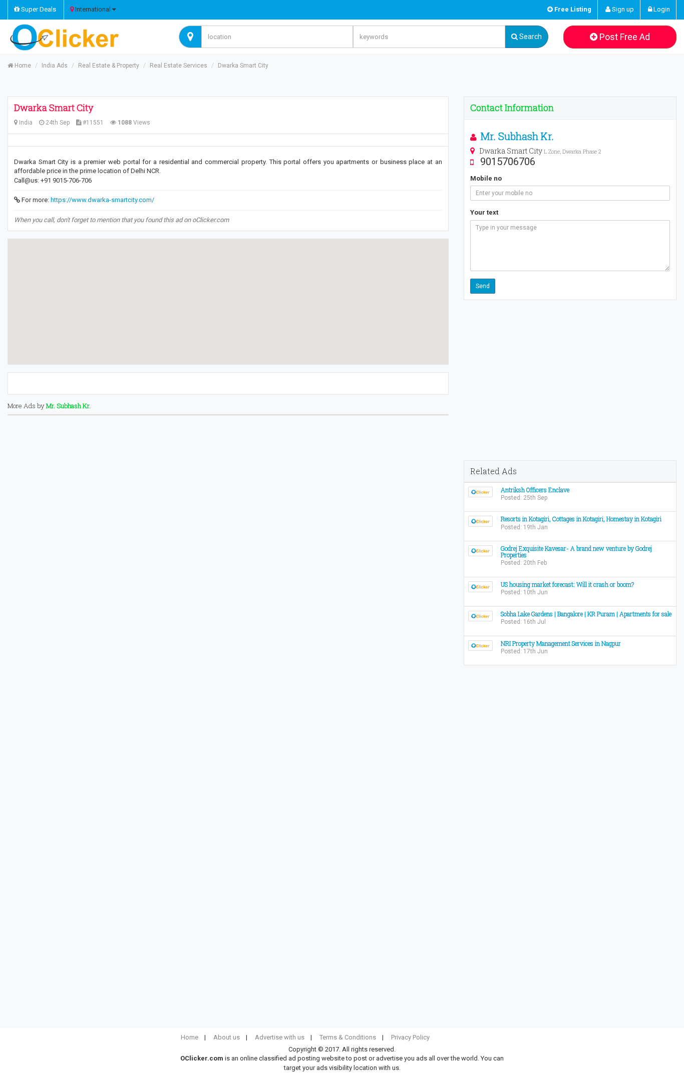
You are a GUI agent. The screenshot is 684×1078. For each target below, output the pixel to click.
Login (661, 9)
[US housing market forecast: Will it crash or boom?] (480, 586)
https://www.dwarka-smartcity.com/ (102, 200)
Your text (484, 212)
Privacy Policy (410, 1037)
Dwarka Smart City (243, 65)
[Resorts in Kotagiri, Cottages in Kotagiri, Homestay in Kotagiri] (480, 521)
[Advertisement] (570, 380)
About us (226, 1037)
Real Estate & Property (108, 65)
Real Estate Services (178, 65)
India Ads (55, 65)
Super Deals (38, 9)
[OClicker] (86, 37)
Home (22, 65)
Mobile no (486, 178)
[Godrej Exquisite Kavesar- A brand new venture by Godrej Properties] (480, 550)
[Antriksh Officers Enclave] (480, 491)
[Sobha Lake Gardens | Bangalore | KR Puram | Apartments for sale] (480, 615)
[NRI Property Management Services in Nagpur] (480, 645)
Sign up (622, 9)
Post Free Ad (623, 37)
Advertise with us (279, 1037)
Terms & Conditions (347, 1037)
